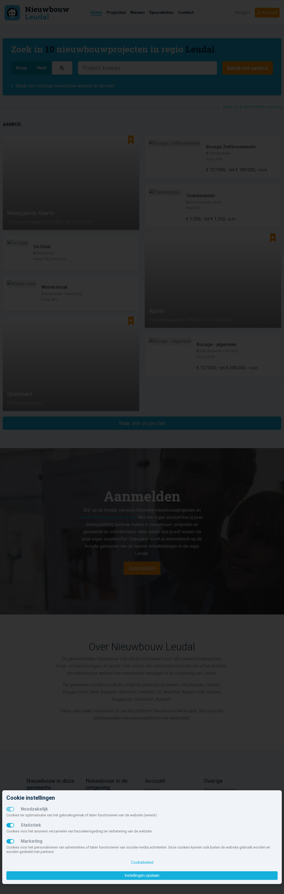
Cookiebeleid (142, 862)
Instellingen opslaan (142, 875)
